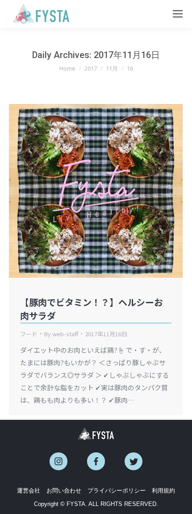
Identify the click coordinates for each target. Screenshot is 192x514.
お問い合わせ (63, 490)
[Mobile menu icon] (177, 13)
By (61, 334)
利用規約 (163, 490)
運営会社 (28, 490)
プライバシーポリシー (117, 490)
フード (29, 334)
